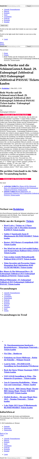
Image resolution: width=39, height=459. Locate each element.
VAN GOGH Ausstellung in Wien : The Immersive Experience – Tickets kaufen (20, 377)
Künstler (6, 22)
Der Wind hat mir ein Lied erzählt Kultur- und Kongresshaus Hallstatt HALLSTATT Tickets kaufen (21, 250)
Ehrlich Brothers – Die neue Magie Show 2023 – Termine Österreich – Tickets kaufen (20, 399)
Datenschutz (8, 430)
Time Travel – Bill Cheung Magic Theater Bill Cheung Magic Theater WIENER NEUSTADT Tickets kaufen (21, 391)
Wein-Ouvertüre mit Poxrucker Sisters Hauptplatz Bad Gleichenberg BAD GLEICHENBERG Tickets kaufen (19, 265)
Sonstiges (7, 307)
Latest (6, 39)
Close (2, 435)
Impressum (7, 428)
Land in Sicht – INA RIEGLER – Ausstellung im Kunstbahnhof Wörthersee (21, 365)
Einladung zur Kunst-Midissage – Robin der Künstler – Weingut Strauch (20, 359)
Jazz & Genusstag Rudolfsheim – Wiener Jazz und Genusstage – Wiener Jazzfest (21, 383)
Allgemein (7, 294)
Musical (6, 11)
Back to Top (4, 433)
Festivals (7, 18)
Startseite (7, 426)
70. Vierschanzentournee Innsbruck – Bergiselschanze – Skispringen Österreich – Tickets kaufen (21, 347)
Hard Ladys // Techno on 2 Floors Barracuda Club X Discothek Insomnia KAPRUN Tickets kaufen (20, 227)
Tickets (30, 221)
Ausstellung (8, 16)
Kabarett (6, 13)
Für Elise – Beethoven (13, 353)
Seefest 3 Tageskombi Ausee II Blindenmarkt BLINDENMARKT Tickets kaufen (21, 236)
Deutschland (8, 298)
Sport (5, 15)
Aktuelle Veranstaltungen (12, 9)
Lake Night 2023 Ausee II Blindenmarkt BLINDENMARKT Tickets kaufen (20, 406)
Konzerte (7, 20)
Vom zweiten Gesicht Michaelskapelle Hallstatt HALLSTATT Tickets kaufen (20, 258)
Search (29, 6)
